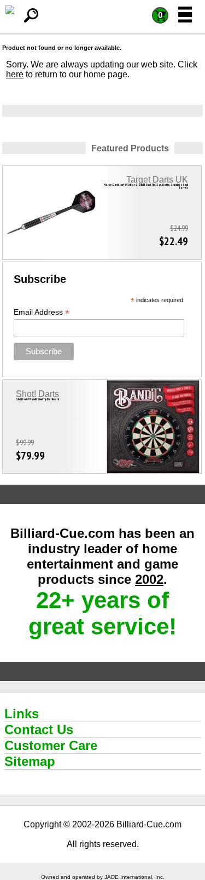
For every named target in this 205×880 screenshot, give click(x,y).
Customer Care (50, 745)
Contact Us (38, 729)
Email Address (41, 312)
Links (21, 713)
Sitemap (29, 761)
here (15, 74)
